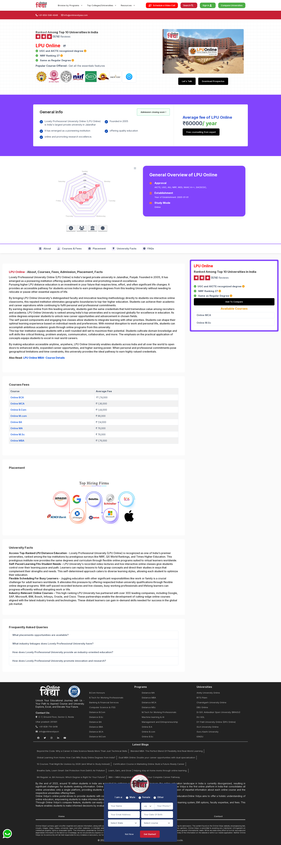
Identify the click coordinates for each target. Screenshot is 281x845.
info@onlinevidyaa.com (76, 15)
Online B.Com (18, 409)
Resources (126, 5)
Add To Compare (234, 302)
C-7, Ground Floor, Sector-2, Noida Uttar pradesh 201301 (55, 719)
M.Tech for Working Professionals (159, 712)
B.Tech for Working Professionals (106, 697)
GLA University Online (208, 726)
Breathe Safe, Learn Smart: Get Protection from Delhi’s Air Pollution (71, 770)
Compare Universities (232, 5)
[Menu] (135, 168)
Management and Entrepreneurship (160, 722)
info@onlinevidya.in (49, 731)
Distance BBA (96, 726)
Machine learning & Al (153, 717)
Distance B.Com (97, 712)
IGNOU (200, 736)
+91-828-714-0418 (48, 726)
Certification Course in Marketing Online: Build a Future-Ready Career (148, 764)
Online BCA (17, 397)
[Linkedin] (58, 737)
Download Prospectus (213, 81)
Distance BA (95, 722)
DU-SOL (201, 717)
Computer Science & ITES (102, 707)
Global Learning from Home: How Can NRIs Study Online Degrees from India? (76, 757)
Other (160, 797)
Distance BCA (96, 731)
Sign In (206, 5)
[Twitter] (44, 737)
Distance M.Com (97, 736)
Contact (218, 816)
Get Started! (150, 834)
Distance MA (148, 692)
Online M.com (18, 415)
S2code (178, 840)
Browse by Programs (69, 5)
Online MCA (17, 403)
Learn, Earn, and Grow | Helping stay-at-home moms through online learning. (147, 770)
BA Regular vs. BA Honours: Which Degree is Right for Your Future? (71, 777)
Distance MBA (149, 697)
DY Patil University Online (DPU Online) (216, 722)
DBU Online (202, 707)
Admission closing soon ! (153, 112)
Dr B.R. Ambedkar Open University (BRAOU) (218, 712)
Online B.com (148, 731)
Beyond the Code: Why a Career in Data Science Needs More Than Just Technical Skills (82, 751)
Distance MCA (149, 702)
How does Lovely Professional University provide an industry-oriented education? (62, 652)
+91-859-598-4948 (48, 15)
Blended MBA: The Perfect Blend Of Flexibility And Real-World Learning (167, 751)
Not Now (129, 834)
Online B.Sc (147, 736)
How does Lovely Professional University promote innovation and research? (59, 660)
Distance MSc (149, 707)
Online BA (16, 422)
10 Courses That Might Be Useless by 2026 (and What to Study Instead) (73, 764)
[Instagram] (51, 737)
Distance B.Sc (96, 717)
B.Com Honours (97, 692)
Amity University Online (208, 692)
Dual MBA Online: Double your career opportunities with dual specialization (157, 757)
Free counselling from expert (201, 132)
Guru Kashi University (207, 731)
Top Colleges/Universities (100, 5)
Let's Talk (187, 81)
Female (146, 797)
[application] (87, 194)
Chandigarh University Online (211, 702)
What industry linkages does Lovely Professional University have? (53, 643)
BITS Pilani (202, 697)
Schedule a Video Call (164, 5)
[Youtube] (64, 737)
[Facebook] (38, 737)
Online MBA (17, 440)
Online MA (16, 428)
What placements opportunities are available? (40, 635)
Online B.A (147, 726)
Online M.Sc (17, 434)
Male (132, 797)
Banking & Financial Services (104, 702)
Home (61, 816)
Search (187, 5)
